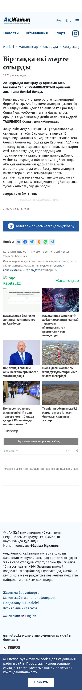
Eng (68, 20)
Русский (13, 616)
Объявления (37, 33)
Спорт (59, 33)
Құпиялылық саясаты (20, 608)
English (30, 616)
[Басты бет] (16, 20)
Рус (59, 20)
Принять (41, 682)
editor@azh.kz (34, 270)
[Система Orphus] (11, 647)
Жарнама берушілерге (21, 593)
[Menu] (77, 20)
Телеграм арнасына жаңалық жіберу (45, 226)
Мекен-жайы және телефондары (29, 598)
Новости (11, 33)
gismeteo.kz (12, 635)
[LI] (12, 626)
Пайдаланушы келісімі (21, 603)
